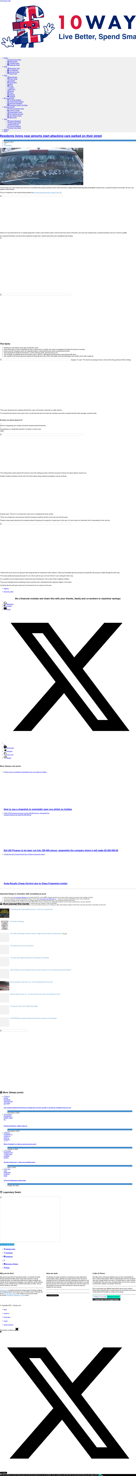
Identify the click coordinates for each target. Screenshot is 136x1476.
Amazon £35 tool (13, 124)
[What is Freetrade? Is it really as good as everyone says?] (70, 1136)
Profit (5, 66)
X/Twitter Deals (14, 63)
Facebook (9, 1253)
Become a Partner (11, 1264)
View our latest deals (7, 1244)
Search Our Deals (15, 60)
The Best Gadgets (15, 100)
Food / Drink (13, 79)
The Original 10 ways (16, 114)
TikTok (23, 1295)
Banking (10, 84)
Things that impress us (26, 1129)
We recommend (9, 98)
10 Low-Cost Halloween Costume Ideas (15, 1180)
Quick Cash (13, 74)
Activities (12, 81)
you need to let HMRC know (48, 899)
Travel (11, 93)
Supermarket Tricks (15, 112)
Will (5, 144)
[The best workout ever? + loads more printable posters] (70, 1154)
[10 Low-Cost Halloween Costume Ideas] (70, 1173)
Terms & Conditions (8, 1324)
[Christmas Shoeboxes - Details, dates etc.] (70, 1118)
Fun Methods (13, 70)
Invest (9, 1147)
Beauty (11, 91)
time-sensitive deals (9, 1293)
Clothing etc (11, 89)
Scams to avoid (14, 110)
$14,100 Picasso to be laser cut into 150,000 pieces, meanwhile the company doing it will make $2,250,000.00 (61, 850)
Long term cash (14, 72)
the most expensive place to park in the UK (48, 192)
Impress (6, 129)
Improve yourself (9, 107)
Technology (13, 82)
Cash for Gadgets (15, 126)
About (5, 1309)
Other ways (13, 117)
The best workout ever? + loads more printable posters (19, 1162)
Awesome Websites (15, 103)
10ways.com (4, 1290)
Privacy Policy (7, 1317)
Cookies (6, 1321)
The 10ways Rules (15, 116)
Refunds (12, 95)
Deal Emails (13, 61)
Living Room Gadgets (16, 101)
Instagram (9, 1256)
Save (5, 75)
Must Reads (13, 77)
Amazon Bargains (15, 121)
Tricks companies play (16, 108)
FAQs (5, 131)
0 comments (8, 145)
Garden (11, 88)
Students (12, 96)
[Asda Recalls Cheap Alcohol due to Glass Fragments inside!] (70, 867)
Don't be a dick (10, 140)
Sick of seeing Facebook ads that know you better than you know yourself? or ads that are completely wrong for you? (37, 1107)
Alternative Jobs (14, 68)
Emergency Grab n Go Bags (18, 105)
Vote (2, 431)
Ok (100, 1475)
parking (6, 588)
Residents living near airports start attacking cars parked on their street (51, 135)
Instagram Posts (14, 65)
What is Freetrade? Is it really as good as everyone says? (20, 1144)
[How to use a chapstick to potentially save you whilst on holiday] (70, 788)
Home (11, 86)
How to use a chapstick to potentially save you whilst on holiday (38, 809)
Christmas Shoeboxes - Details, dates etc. (15, 1126)
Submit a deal (10, 1249)
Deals (6, 58)
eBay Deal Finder (15, 123)
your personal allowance (20, 897)
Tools (5, 119)
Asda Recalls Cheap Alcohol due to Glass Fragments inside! (35, 883)
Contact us (6, 1313)
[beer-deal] (30, 1241)
